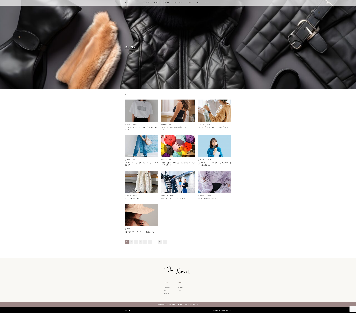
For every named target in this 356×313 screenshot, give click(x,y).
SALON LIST (178, 2)
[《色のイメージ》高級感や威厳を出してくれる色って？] (178, 111)
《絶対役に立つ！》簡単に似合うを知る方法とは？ (214, 127)
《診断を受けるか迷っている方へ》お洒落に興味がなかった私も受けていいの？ (214, 164)
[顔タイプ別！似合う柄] (141, 182)
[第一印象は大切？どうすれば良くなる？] (178, 182)
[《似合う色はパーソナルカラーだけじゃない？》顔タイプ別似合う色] (178, 146)
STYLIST (166, 2)
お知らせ (135, 124)
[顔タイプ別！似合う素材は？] (214, 182)
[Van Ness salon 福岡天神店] (178, 273)
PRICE (156, 2)
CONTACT (208, 2)
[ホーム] (125, 92)
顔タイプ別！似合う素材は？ (207, 198)
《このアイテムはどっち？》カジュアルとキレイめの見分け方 (141, 164)
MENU (147, 2)
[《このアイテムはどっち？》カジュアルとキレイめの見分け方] (141, 146)
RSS (129, 310)
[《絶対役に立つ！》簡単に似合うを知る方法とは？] (214, 111)
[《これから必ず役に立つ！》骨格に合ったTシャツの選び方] (141, 111)
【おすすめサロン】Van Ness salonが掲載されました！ (140, 233)
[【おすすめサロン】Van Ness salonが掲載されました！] (141, 215)
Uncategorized (136, 228)
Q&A (198, 2)
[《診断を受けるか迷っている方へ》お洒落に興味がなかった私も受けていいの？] (214, 146)
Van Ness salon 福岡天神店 (225, 310)
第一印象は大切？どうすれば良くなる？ (173, 198)
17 (159, 241)
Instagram (126, 310)
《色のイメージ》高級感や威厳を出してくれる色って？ (177, 128)
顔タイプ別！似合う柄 (132, 198)
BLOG (189, 2)
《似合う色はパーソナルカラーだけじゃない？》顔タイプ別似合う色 (178, 164)
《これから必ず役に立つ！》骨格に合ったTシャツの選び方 (141, 128)
